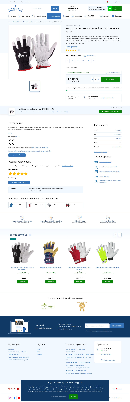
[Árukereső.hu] (47, 306)
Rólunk (39, 349)
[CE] (11, 142)
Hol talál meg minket (109, 360)
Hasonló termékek (62, 111)
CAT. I (10, 133)
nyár (117, 147)
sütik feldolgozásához (45, 390)
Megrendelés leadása (111, 111)
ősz (120, 147)
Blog (22, 2)
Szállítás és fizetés (13, 2)
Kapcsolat (28, 2)
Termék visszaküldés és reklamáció (18, 357)
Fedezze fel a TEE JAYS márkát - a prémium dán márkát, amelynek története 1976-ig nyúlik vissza (80, 357)
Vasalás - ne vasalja (104, 176)
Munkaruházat (16, 22)
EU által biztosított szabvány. (39, 147)
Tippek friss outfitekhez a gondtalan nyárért (79, 373)
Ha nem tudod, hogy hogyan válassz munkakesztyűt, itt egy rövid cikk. (29, 151)
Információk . (98, 331)
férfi (117, 138)
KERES (55, 8)
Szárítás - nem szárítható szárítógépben (109, 171)
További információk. (67, 166)
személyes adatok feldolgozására (102, 331)
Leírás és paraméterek (23, 111)
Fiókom (120, 2)
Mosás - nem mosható (105, 162)
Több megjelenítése (72, 47)
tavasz (113, 147)
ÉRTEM (73, 397)
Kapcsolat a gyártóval (100, 152)
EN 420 (17, 137)
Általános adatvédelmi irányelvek (18, 360)
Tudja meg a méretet (17, 155)
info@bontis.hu (109, 98)
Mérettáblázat (91, 55)
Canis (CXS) (118, 130)
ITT (59, 396)
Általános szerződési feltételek (17, 352)
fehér (115, 134)
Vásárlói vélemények (47, 111)
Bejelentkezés (117, 326)
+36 (73, 8)
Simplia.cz (118, 398)
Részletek (22, 282)
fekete (119, 134)
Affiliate (39, 354)
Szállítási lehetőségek (114, 72)
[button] (120, 235)
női (120, 138)
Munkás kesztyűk (28, 22)
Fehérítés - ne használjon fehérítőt (108, 167)
